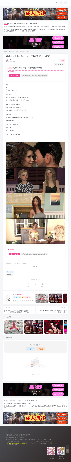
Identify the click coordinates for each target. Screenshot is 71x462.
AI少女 (30, 26)
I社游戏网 (23, 403)
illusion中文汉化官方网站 (33, 406)
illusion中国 (7, 403)
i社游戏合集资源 (23, 439)
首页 (6, 52)
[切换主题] (67, 451)
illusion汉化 (52, 29)
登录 (31, 349)
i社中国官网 (32, 31)
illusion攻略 (16, 29)
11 (23, 297)
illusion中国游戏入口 (34, 439)
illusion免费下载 (44, 29)
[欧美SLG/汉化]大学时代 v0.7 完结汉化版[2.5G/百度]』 (29, 56)
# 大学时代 (9, 274)
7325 (16, 297)
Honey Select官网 (20, 31)
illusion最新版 (23, 29)
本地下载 (15, 76)
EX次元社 (28, 403)
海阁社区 (17, 403)
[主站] (67, 447)
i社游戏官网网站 (48, 439)
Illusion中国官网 (8, 26)
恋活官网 (12, 31)
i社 (16, 439)
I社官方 (13, 403)
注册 (41, 349)
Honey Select (41, 26)
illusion (12, 60)
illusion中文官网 (8, 29)
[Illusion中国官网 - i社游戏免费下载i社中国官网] (10, 431)
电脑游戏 (22, 52)
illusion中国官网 (10, 439)
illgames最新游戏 (13, 52)
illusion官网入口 (60, 29)
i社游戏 (27, 31)
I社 (41, 439)
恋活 (35, 26)
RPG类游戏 (57, 406)
